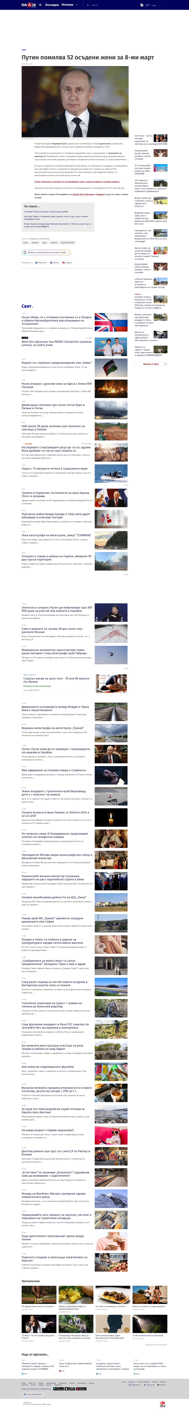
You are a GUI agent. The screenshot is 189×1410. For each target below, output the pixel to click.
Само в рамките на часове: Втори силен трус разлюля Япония (52, 630)
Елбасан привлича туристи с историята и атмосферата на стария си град (149, 283)
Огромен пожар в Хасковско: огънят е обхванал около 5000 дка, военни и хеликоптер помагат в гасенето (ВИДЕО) (150, 302)
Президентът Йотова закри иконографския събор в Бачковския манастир (57, 856)
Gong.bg (40, 1383)
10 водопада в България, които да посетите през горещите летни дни (74, 1336)
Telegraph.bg (58, 1385)
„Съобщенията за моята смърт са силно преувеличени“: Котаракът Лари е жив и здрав (54, 962)
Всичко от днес (151, 364)
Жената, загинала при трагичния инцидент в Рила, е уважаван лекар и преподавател (144, 320)
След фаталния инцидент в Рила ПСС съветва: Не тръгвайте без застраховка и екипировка (55, 1026)
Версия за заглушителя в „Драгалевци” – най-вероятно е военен (146, 336)
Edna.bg (33, 1385)
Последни (52, 5)
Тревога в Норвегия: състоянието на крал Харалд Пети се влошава (55, 494)
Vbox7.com (32, 1383)
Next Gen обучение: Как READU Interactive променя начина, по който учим (57, 343)
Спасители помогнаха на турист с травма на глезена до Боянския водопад (52, 1004)
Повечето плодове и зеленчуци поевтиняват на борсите (54, 1259)
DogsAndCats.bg (51, 1383)
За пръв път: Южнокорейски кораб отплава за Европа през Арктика (53, 1110)
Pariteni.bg (25, 1385)
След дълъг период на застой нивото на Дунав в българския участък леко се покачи (54, 983)
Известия (163, 1385)
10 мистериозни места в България (148, 1335)
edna (62, 1371)
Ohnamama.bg (81, 1383)
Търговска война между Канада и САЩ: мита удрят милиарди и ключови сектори (56, 515)
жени (44, 242)
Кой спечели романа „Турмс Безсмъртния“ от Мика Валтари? (110, 1336)
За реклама (131, 1382)
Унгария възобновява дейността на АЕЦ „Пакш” (54, 897)
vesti (100, 1374)
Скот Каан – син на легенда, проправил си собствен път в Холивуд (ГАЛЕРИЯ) (151, 139)
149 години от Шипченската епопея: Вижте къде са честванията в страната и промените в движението (151, 186)
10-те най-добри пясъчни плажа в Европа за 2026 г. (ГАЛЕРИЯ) (143, 169)
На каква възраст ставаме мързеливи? (48, 1130)
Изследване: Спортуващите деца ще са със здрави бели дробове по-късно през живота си (56, 449)
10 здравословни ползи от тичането (38, 1306)
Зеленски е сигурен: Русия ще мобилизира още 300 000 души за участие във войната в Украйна (57, 609)
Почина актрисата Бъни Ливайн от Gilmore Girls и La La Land (55, 814)
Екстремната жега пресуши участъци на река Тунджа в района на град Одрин (52, 1047)
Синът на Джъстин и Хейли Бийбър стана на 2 (75, 1364)
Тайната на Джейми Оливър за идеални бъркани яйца (72, 1307)
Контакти (155, 1382)
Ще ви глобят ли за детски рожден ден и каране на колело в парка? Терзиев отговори (147, 253)
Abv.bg (24, 1383)
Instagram (68, 263)
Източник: (25, 239)
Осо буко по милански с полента (110, 1306)
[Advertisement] (75, 284)
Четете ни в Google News (34, 1394)
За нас (124, 1382)
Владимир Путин (67, 242)
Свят (26, 306)
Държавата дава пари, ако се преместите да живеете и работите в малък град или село (151, 218)
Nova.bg (48, 1385)
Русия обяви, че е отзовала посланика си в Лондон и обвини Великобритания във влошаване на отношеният (57, 320)
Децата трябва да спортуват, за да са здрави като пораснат (144, 202)
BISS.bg (72, 1383)
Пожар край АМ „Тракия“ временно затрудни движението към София (52, 920)
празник (35, 242)
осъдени (54, 242)
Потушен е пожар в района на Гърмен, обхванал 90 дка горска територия (56, 558)
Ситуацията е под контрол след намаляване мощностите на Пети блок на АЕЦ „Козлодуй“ (151, 236)
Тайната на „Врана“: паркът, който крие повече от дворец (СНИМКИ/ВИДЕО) (148, 351)
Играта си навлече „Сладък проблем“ (149, 1306)
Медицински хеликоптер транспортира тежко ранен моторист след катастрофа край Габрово (54, 651)
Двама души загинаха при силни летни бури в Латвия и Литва (53, 406)
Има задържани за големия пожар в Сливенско (54, 770)
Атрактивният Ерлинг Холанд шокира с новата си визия (143, 154)
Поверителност (136, 1385)
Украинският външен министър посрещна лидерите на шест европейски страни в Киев (53, 877)
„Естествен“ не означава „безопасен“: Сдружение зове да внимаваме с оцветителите (55, 1174)
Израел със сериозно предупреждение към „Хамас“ (57, 362)
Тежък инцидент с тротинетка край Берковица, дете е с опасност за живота (54, 793)
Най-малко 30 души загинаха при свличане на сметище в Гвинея (53, 427)
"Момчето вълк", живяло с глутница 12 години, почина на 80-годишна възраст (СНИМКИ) (38, 1366)
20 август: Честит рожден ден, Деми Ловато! (38, 1336)
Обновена (138, 294)
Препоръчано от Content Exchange (155, 1345)
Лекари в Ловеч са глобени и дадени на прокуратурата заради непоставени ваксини (52, 941)
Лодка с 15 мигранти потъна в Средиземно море (55, 468)
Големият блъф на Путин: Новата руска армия (46, 211)
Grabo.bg (91, 1383)
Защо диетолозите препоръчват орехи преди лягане (53, 1237)
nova (25, 1374)
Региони (67, 4)
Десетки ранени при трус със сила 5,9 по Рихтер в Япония (56, 1153)
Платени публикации (143, 1382)
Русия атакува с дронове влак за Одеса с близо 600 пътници (57, 385)
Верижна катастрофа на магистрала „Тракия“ (53, 728)
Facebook (56, 263)
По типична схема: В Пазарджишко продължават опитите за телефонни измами (55, 835)
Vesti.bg (41, 1385)
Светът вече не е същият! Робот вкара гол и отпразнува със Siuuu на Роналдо (150, 1366)
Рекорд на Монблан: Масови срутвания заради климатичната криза (54, 1195)
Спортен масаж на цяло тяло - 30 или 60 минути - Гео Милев (57, 680)
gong (137, 1374)
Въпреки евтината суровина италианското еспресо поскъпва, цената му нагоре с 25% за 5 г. (57, 1089)
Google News (42, 263)
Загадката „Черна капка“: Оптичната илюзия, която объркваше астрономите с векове (112, 1366)
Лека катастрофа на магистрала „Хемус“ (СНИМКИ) (56, 535)
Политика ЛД (150, 1385)
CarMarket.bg (63, 1383)
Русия (25, 242)
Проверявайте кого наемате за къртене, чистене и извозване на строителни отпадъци (56, 1216)
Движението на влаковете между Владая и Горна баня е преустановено (55, 708)
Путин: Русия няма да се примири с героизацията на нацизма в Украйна (56, 750)
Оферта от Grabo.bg (27, 675)
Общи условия (47, 1404)
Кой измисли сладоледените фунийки (48, 1066)
